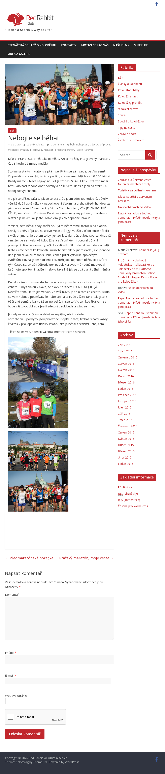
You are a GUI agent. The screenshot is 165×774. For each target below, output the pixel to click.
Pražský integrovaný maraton (37, 149)
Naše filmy (121, 45)
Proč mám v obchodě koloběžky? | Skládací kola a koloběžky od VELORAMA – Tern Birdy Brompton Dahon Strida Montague (136, 268)
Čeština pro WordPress (133, 506)
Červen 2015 (126, 432)
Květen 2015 (126, 439)
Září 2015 (124, 414)
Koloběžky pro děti (130, 102)
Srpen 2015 (125, 420)
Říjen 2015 (125, 407)
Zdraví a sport (127, 134)
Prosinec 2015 (127, 395)
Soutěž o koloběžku (131, 121)
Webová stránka (16, 696)
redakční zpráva (128, 109)
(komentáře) (129, 500)
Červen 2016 (126, 364)
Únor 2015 (125, 457)
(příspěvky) (128, 493)
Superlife (141, 45)
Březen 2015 (126, 451)
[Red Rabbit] (30, 14)
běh (72, 144)
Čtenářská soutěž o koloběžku (31, 45)
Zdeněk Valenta (35, 144)
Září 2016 (124, 345)
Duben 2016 (126, 376)
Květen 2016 (126, 370)
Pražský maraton (64, 149)
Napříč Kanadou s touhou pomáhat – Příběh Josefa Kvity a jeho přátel (139, 217)
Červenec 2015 (127, 426)
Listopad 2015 (127, 401)
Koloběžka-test (128, 96)
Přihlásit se (125, 487)
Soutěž (122, 115)
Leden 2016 (125, 389)
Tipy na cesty (126, 128)
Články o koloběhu (130, 84)
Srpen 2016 (125, 351)
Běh (12, 130)
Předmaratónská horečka (29, 558)
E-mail (10, 675)
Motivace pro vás (94, 45)
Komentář (12, 594)
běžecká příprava (100, 144)
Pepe (121, 298)
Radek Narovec (84, 149)
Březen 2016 (126, 382)
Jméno (10, 653)
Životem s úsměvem (131, 140)
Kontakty (68, 45)
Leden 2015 (125, 464)
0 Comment (57, 144)
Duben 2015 (126, 445)
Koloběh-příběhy (128, 90)
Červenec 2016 (127, 357)
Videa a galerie (18, 54)
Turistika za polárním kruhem (137, 190)
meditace (13, 149)
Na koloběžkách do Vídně (134, 207)
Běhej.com (82, 144)
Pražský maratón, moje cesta (86, 558)
